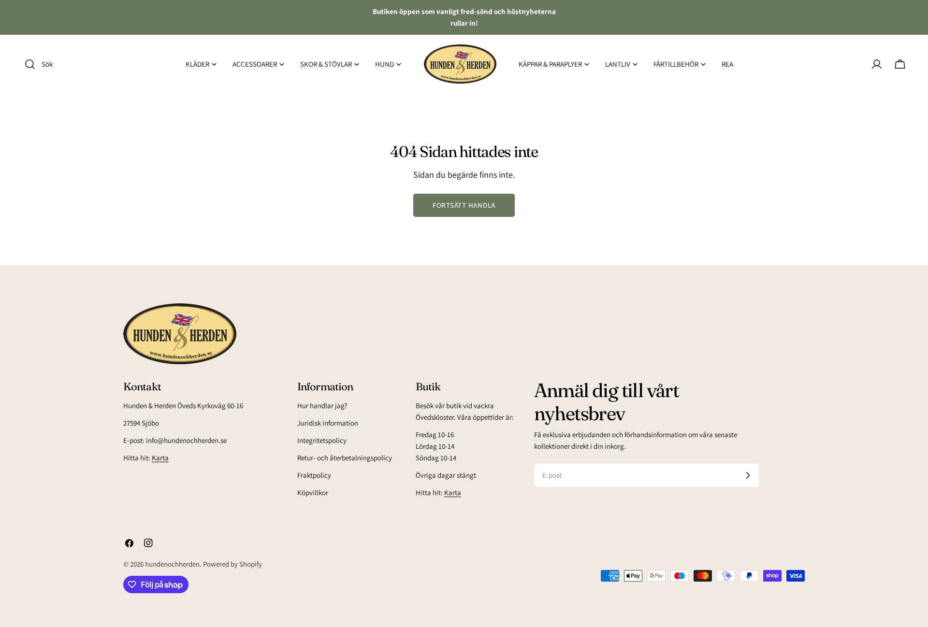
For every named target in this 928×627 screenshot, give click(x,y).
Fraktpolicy (314, 475)
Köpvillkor (312, 492)
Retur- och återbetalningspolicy (344, 457)
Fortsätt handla (464, 205)
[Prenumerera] (748, 475)
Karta (160, 457)
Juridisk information (327, 423)
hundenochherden (172, 564)
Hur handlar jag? (322, 405)
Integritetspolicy (322, 440)
